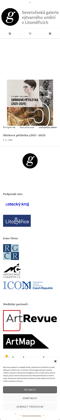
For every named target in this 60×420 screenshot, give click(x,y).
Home (10, 58)
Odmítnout (30, 398)
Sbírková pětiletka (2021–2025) (24, 135)
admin (53, 127)
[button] (55, 361)
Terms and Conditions (31, 415)
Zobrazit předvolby (30, 406)
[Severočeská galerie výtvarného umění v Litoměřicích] (30, 16)
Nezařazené (27, 127)
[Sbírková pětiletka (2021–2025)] (30, 103)
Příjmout (30, 389)
